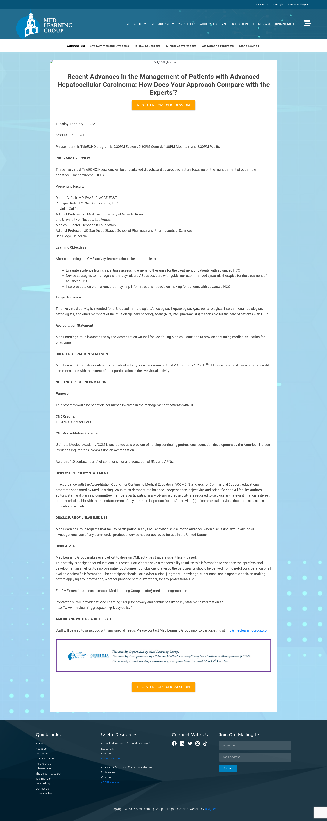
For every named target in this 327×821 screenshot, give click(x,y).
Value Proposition (235, 24)
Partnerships (186, 24)
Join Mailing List (285, 24)
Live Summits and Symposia (109, 46)
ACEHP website (110, 782)
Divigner (210, 809)
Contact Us (42, 788)
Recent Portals (44, 753)
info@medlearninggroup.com (248, 630)
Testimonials (260, 24)
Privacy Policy (44, 793)
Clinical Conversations (181, 46)
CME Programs (160, 24)
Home (126, 24)
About (138, 24)
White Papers (209, 24)
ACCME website (110, 758)
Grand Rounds (249, 46)
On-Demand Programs (218, 46)
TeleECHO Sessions (147, 46)
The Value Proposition (49, 773)
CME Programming (47, 758)
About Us (41, 748)
